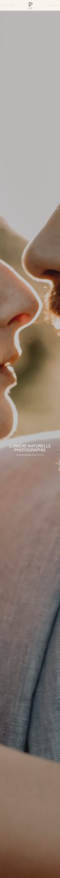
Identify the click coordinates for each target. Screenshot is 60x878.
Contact (56, 5)
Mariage (6, 5)
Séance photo (11, 5)
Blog (54, 5)
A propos (3, 5)
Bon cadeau (50, 5)
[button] (2, 450)
